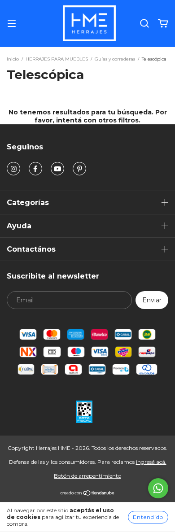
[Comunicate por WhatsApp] (158, 488)
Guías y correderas (115, 59)
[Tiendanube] (88, 494)
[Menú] (11, 24)
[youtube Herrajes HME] (57, 168)
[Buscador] (144, 24)
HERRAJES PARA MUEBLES (57, 59)
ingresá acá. (151, 461)
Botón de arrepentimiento (87, 475)
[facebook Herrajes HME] (35, 168)
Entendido (148, 517)
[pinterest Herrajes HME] (79, 168)
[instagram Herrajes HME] (13, 168)
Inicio (13, 59)
